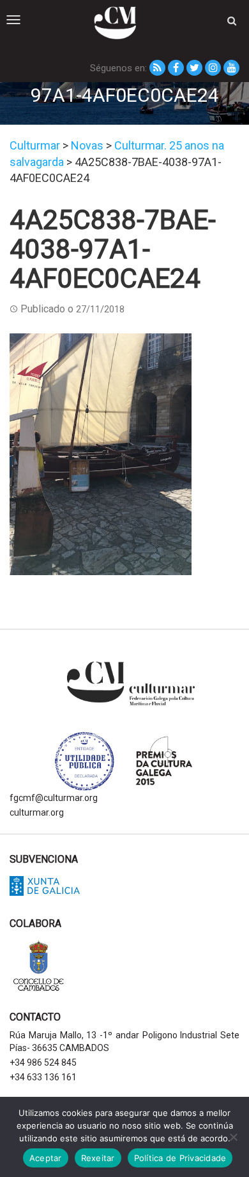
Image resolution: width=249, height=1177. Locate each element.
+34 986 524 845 (43, 1062)
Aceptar (45, 1158)
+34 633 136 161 (43, 1077)
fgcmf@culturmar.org (54, 798)
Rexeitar (98, 1158)
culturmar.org (37, 812)
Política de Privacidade (180, 1158)
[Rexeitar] (233, 1137)
